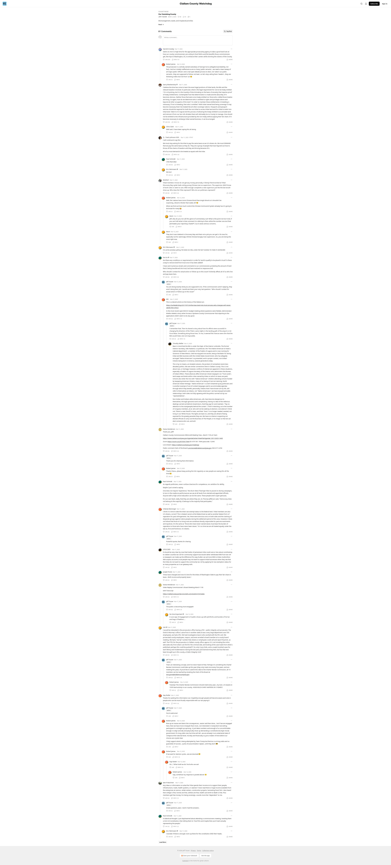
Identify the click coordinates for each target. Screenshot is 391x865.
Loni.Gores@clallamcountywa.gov (200, 448)
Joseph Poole (167, 572)
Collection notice (208, 850)
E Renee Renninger (169, 509)
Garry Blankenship (169, 84)
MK (167, 299)
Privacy (193, 850)
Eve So (165, 257)
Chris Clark (170, 127)
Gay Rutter (166, 695)
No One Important (175, 614)
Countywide (163, 11)
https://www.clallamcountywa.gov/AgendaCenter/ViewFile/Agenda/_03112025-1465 (193, 438)
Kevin (171, 216)
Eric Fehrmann (171, 169)
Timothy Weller (178, 343)
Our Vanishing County (167, 14)
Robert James (170, 64)
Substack (185, 861)
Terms (199, 850)
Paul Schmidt (170, 159)
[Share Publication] (366, 4)
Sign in (384, 4)
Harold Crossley (168, 49)
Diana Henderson (169, 429)
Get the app (205, 856)
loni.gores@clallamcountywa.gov (177, 674)
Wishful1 (166, 180)
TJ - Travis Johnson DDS (171, 137)
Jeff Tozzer (162, 17)
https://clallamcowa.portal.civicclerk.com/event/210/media (183, 594)
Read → (161, 24)
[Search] (361, 4)
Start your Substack (190, 856)
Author (169, 284)
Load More (162, 842)
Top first (229, 31)
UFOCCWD (166, 549)
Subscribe (374, 4)
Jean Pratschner (168, 783)
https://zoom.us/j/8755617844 (178, 441)
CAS (164, 627)
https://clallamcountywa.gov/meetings (185, 445)
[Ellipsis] (231, 49)
